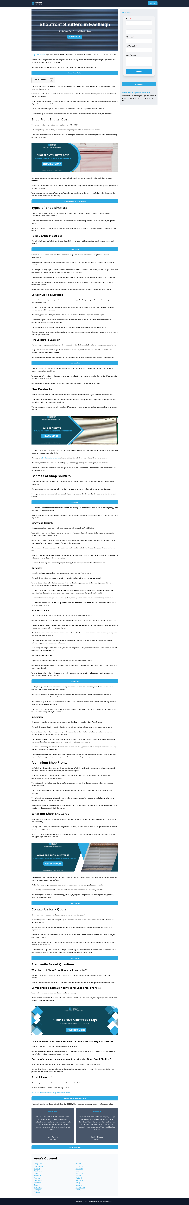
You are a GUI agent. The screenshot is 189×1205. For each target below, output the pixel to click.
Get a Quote (73, 36)
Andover (37, 1192)
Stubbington (38, 1180)
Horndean (37, 1183)
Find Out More (75, 903)
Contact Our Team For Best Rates (75, 201)
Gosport (36, 1185)
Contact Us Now (74, 363)
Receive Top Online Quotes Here (75, 1098)
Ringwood (79, 1173)
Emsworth (79, 1168)
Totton (67, 1093)
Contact (153, 3)
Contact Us (75, 681)
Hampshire (79, 1180)
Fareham (37, 1178)
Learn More (75, 502)
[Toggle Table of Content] (50, 80)
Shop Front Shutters (38, 55)
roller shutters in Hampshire (50, 458)
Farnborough (80, 1187)
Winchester (61, 1093)
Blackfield (37, 1175)
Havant (78, 1164)
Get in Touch (74, 249)
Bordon (78, 1175)
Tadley (78, 1183)
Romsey (53, 1093)
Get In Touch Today (74, 73)
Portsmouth (38, 1187)
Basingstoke (80, 1178)
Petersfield (79, 1166)
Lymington (37, 1190)
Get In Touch (139, 84)
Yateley (78, 1190)
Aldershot (79, 1185)
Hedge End (35, 1093)
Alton (77, 1171)
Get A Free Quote (75, 1147)
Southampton (45, 1093)
